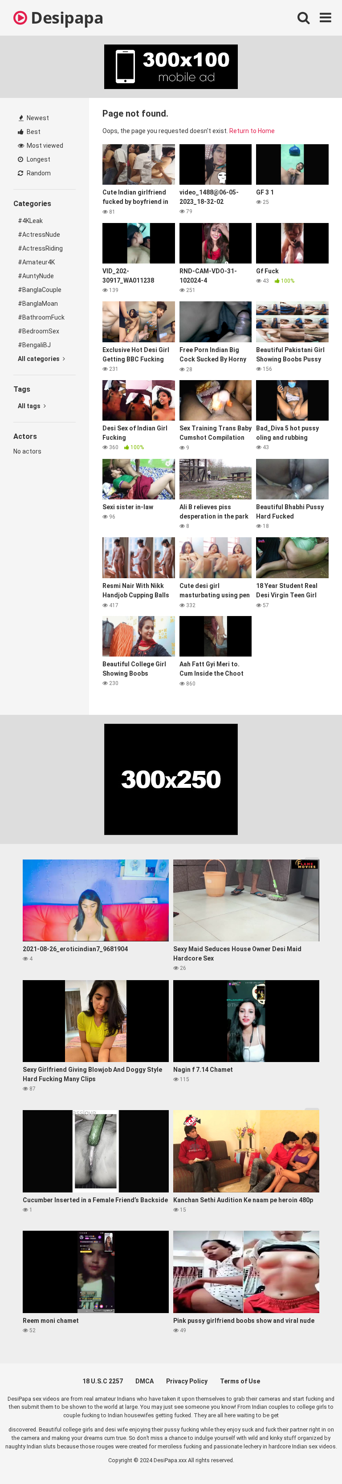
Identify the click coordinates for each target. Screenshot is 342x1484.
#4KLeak (30, 220)
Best (33, 131)
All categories (39, 358)
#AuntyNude (36, 276)
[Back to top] (312, 1457)
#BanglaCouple (39, 289)
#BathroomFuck (41, 317)
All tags (30, 406)
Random (38, 173)
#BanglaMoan (38, 303)
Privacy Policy (187, 1381)
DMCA (144, 1381)
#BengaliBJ (34, 345)
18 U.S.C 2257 (102, 1381)
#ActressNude (39, 234)
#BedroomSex (38, 331)
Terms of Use (240, 1381)
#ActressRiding (40, 248)
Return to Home (252, 130)
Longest (37, 159)
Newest (37, 118)
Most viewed (44, 145)
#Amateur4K (36, 262)
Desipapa (65, 17)
